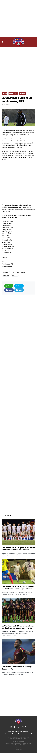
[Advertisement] (18, 18)
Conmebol (6, 272)
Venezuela (6, 275)
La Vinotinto (13, 93)
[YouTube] (22, 727)
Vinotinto (14, 275)
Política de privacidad (25, 733)
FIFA (13, 272)
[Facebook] (14, 727)
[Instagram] (18, 727)
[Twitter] (11, 727)
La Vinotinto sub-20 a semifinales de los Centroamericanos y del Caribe (18, 627)
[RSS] (26, 727)
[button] (3, 42)
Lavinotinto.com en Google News (17, 731)
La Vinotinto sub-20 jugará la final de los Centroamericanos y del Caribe (18, 588)
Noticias (22, 93)
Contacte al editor (11, 733)
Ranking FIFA (21, 272)
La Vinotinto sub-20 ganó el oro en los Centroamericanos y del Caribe (18, 549)
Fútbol (5, 93)
